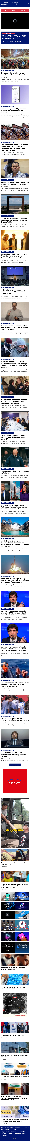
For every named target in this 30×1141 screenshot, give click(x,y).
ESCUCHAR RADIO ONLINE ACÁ (15, 10)
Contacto (4, 1135)
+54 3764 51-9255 (20, 1133)
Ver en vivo (18, 41)
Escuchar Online (8, 41)
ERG (16, 1138)
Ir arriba (26, 1128)
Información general (7, 70)
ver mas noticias (15, 765)
